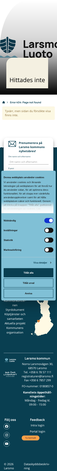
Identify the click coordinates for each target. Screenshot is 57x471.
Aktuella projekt (15, 323)
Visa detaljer (40, 262)
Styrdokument (15, 310)
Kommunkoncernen (15, 303)
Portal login (37, 431)
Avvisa (28, 293)
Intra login (37, 425)
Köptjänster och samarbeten (14, 316)
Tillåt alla (28, 272)
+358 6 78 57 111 (40, 372)
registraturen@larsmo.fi (37, 376)
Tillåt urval (28, 283)
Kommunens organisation (14, 330)
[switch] (48, 230)
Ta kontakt (30, 437)
